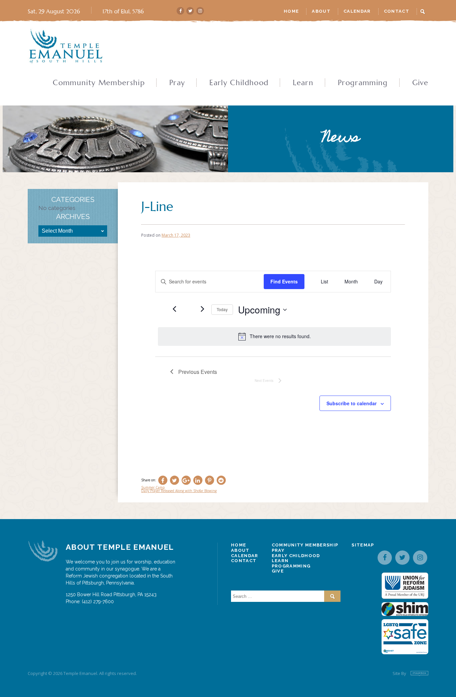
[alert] (274, 336)
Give (420, 82)
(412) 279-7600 (98, 601)
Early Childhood (238, 82)
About (321, 11)
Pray (177, 82)
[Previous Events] (174, 309)
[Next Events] (202, 309)
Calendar (357, 11)
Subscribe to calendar (351, 403)
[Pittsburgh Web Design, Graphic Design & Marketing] (419, 673)
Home (291, 11)
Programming (363, 82)
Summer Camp (153, 487)
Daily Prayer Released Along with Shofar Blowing (179, 490)
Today (222, 309)
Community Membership (99, 82)
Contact (396, 11)
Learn (303, 82)
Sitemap (363, 544)
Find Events (284, 281)
